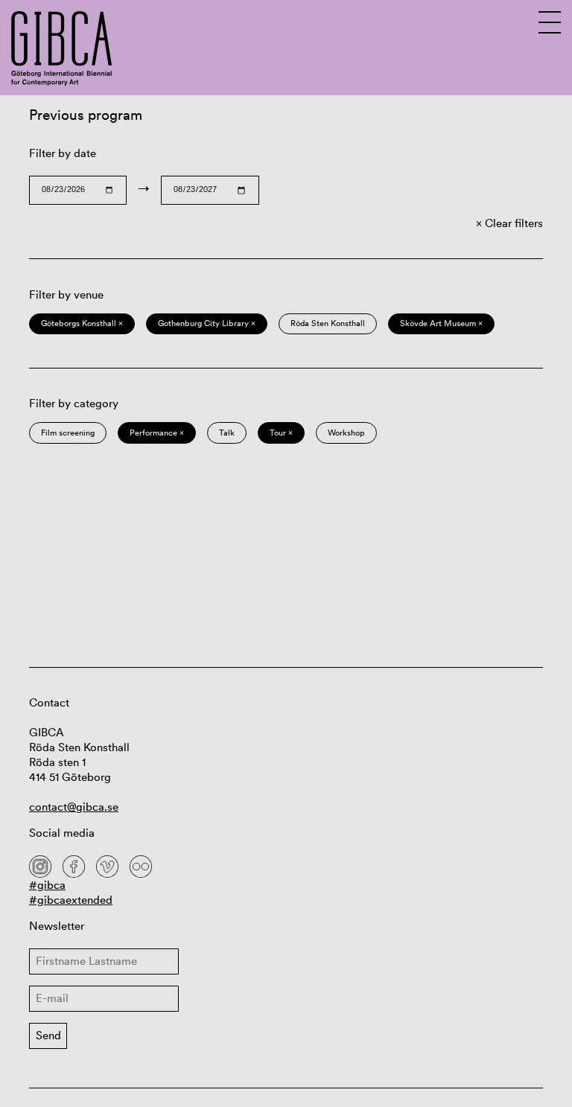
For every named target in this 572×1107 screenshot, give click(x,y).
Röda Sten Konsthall (327, 323)
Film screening (68, 432)
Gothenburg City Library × (206, 323)
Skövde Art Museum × (441, 323)
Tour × (281, 432)
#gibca (47, 885)
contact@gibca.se (73, 807)
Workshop (346, 432)
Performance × (157, 432)
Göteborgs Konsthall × (82, 323)
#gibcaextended (70, 900)
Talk (227, 432)
